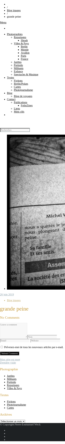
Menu (3, 22)
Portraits (18, 65)
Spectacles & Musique (26, 74)
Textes (10, 77)
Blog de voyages (23, 96)
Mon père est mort (10, 359)
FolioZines (27, 105)
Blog (9, 93)
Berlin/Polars (21, 83)
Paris (23, 55)
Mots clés (19, 111)
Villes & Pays (21, 43)
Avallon (25, 52)
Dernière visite (8, 362)
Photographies (15, 34)
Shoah (24, 40)
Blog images (14, 10)
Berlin (24, 46)
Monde (25, 49)
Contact (11, 99)
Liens (17, 108)
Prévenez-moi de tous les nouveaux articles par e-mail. (33, 347)
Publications (20, 102)
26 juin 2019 (7, 294)
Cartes (17, 86)
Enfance (18, 71)
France (24, 59)
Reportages (20, 37)
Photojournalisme (23, 89)
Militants (18, 68)
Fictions (18, 80)
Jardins (17, 62)
